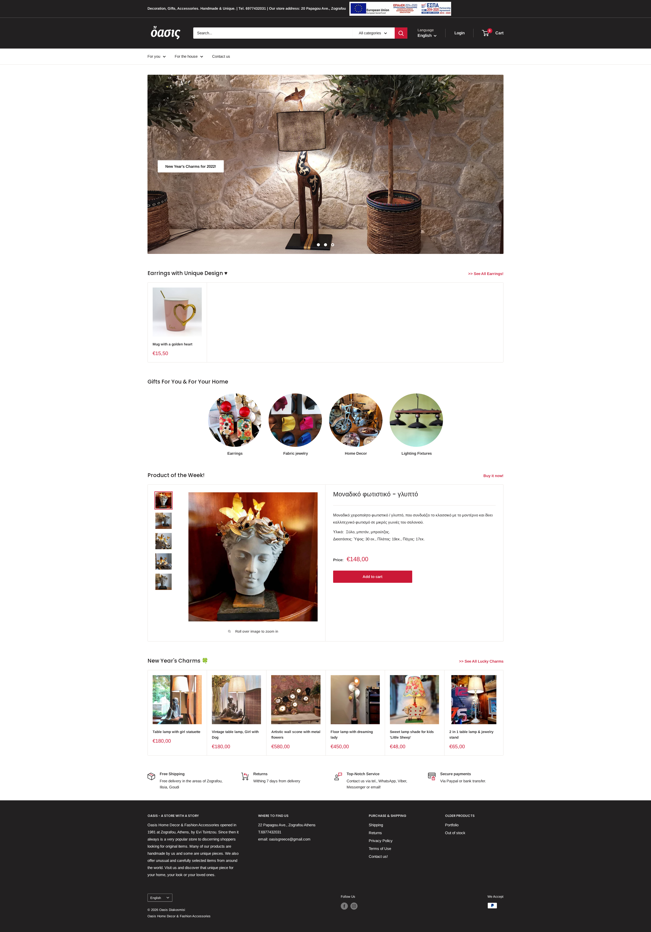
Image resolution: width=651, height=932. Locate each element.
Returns (375, 833)
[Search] (401, 33)
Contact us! (378, 856)
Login (459, 33)
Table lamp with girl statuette (176, 732)
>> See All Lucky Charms (482, 661)
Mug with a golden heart (172, 344)
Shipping (376, 825)
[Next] (503, 712)
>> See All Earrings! (486, 273)
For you (153, 56)
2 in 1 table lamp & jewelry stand (471, 735)
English (155, 898)
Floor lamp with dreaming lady (352, 735)
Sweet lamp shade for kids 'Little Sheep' (412, 735)
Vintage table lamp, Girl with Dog (235, 735)
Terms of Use (380, 848)
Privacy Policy (381, 840)
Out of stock (455, 833)
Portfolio (451, 825)
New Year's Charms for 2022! (190, 166)
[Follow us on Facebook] (344, 906)
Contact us (221, 56)
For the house (186, 56)
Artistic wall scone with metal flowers (295, 735)
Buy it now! (494, 475)
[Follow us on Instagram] (354, 906)
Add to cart (372, 576)
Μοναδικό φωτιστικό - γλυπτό (375, 494)
